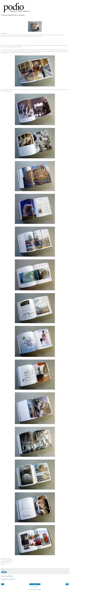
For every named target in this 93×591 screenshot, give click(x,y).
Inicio (35, 584)
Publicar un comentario (8, 579)
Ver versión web (35, 587)
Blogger (39, 589)
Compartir (4, 572)
